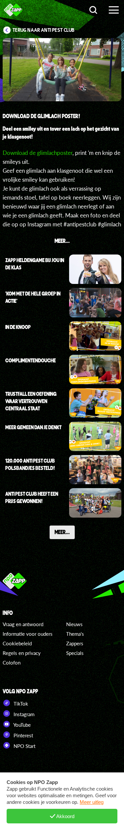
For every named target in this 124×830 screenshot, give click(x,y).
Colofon (12, 663)
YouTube (21, 725)
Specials (75, 653)
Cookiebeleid (17, 643)
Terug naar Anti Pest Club (43, 30)
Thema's (75, 634)
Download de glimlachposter (37, 152)
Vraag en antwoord (23, 624)
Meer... (62, 531)
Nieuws (74, 624)
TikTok (20, 704)
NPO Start (23, 746)
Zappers (74, 643)
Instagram (23, 714)
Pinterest (22, 735)
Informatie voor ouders (28, 634)
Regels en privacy (22, 653)
